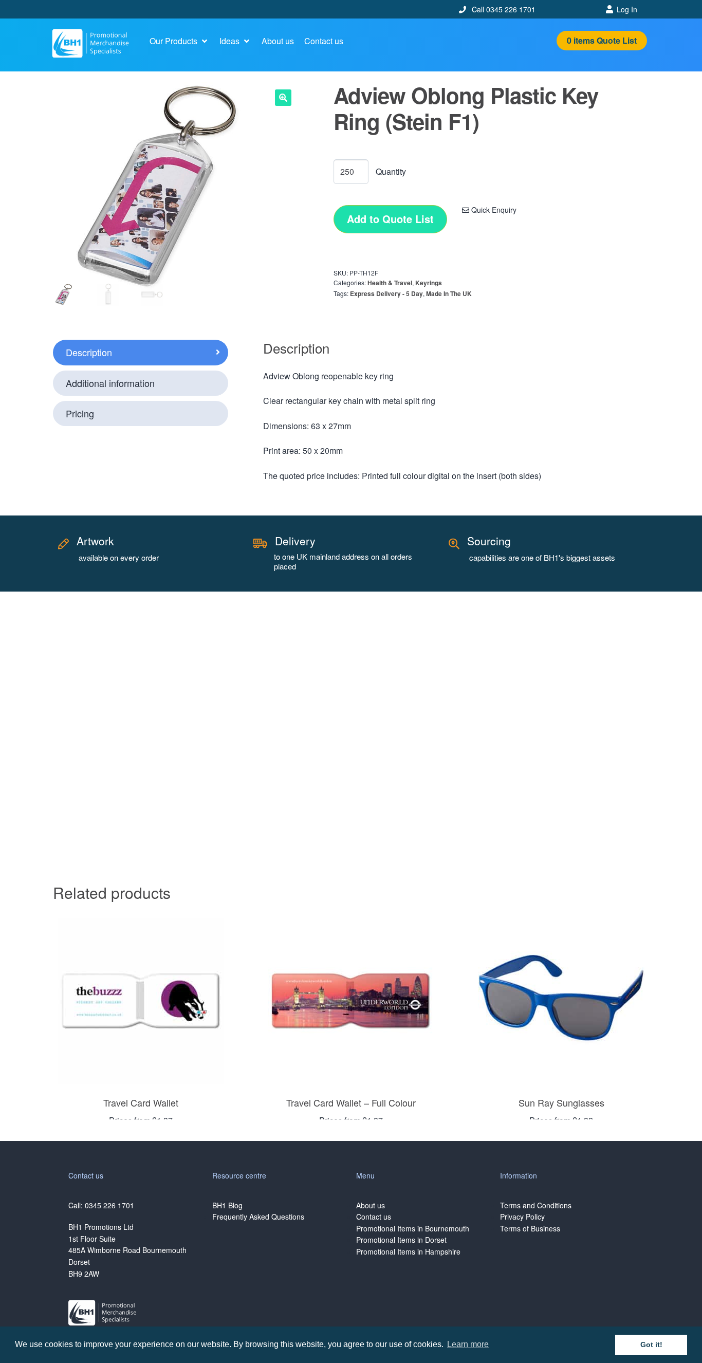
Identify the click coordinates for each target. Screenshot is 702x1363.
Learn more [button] (468, 1344)
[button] (179, 41)
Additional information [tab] (110, 383)
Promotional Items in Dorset (401, 1240)
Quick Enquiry (492, 210)
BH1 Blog (227, 1205)
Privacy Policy (522, 1216)
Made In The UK (449, 293)
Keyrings (428, 282)
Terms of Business (530, 1228)
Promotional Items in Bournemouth (412, 1228)
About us (370, 1205)
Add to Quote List (390, 218)
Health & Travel (389, 282)
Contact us (373, 1216)
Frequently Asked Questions (258, 1216)
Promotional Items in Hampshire (408, 1251)
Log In (627, 9)
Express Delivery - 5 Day (386, 293)
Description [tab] (89, 352)
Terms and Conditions (535, 1205)
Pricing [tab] (80, 413)
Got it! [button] (651, 1344)
